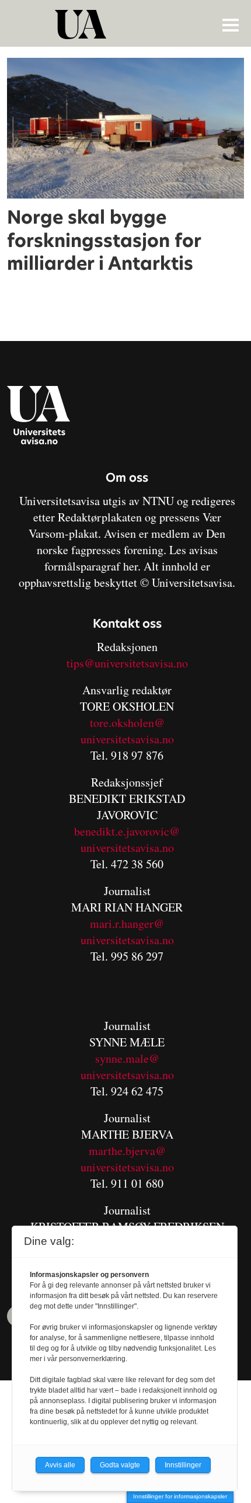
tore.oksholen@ (127, 722)
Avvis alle (60, 1465)
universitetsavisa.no (127, 739)
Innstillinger (183, 1465)
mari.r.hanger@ (127, 923)
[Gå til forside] (127, 24)
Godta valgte (120, 1465)
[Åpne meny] (230, 24)
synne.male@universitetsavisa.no (127, 1066)
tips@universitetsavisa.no (127, 663)
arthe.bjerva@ (132, 1150)
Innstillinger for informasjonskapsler (180, 1496)
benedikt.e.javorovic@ (127, 831)
